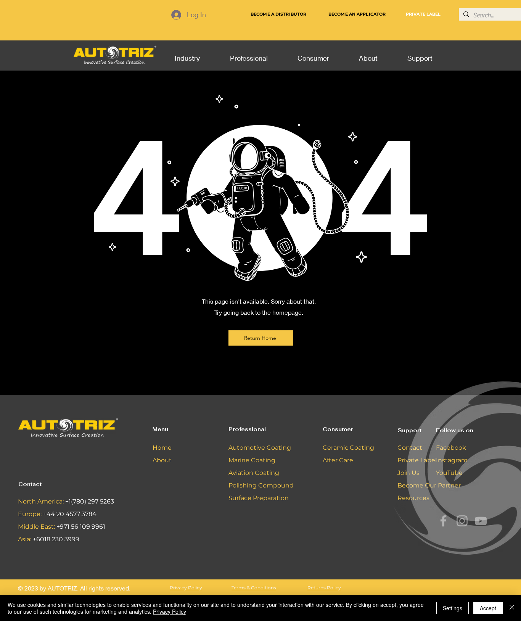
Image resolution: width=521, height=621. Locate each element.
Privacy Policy (169, 611)
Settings (452, 608)
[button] (187, 54)
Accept (488, 608)
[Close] (511, 608)
